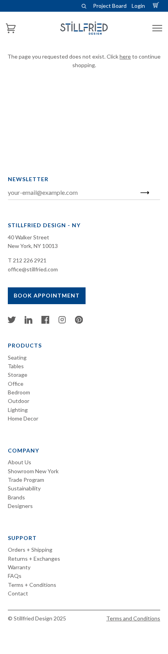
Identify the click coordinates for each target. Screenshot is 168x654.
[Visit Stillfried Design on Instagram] (62, 321)
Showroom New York (33, 471)
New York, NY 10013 (33, 245)
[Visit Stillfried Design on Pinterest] (79, 321)
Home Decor (23, 418)
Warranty (19, 567)
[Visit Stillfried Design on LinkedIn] (28, 321)
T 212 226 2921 (27, 260)
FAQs (14, 575)
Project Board (110, 5)
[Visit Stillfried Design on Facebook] (45, 321)
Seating (17, 357)
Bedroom (19, 392)
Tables (16, 366)
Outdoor (18, 400)
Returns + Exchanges (34, 558)
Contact (18, 593)
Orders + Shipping (30, 549)
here (125, 56)
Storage (17, 374)
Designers (20, 506)
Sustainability (24, 488)
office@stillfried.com (33, 269)
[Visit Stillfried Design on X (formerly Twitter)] (12, 321)
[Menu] (157, 28)
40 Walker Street (28, 237)
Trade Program (26, 479)
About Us (19, 462)
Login (138, 5)
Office (15, 383)
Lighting (18, 409)
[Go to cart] (157, 5)
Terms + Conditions (32, 584)
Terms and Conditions (133, 618)
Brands (16, 497)
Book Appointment (47, 295)
